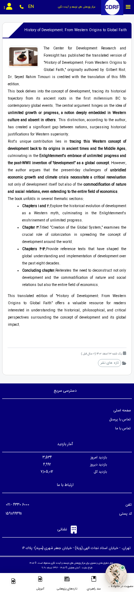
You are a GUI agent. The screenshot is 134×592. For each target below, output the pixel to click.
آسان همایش (74, 567)
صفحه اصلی (122, 410)
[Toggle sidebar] (128, 7)
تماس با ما (123, 428)
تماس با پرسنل (120, 419)
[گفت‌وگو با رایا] (116, 574)
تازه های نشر (109, 363)
